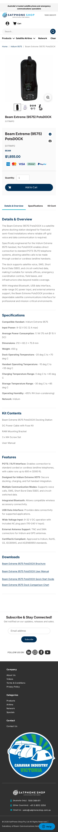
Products (6, 38)
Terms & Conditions (16, 683)
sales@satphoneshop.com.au (37, 810)
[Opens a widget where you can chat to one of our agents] (47, 827)
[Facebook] (41, 652)
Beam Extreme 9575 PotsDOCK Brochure (24, 563)
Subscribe (29, 639)
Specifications (35, 206)
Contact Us (12, 726)
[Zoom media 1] (47, 97)
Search (53, 31)
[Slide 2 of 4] (25, 107)
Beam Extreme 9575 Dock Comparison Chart (25, 584)
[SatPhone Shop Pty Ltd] (22, 15)
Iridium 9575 (16, 46)
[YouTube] (47, 652)
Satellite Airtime (24, 38)
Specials (10, 712)
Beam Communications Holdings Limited (32, 826)
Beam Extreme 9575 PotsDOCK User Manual (25, 571)
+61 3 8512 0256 (38, 805)
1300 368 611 (50, 15)
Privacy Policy (13, 687)
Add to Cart (31, 187)
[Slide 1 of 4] (17, 107)
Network (42, 38)
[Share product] (50, 134)
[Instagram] (34, 652)
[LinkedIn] (28, 652)
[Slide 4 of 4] (40, 107)
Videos (10, 679)
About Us (11, 675)
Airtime (10, 704)
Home (5, 46)
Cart (19, 23)
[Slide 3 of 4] (33, 107)
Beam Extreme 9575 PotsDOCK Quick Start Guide (28, 579)
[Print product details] (50, 141)
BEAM (8, 150)
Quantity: (10, 177)
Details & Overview (13, 206)
